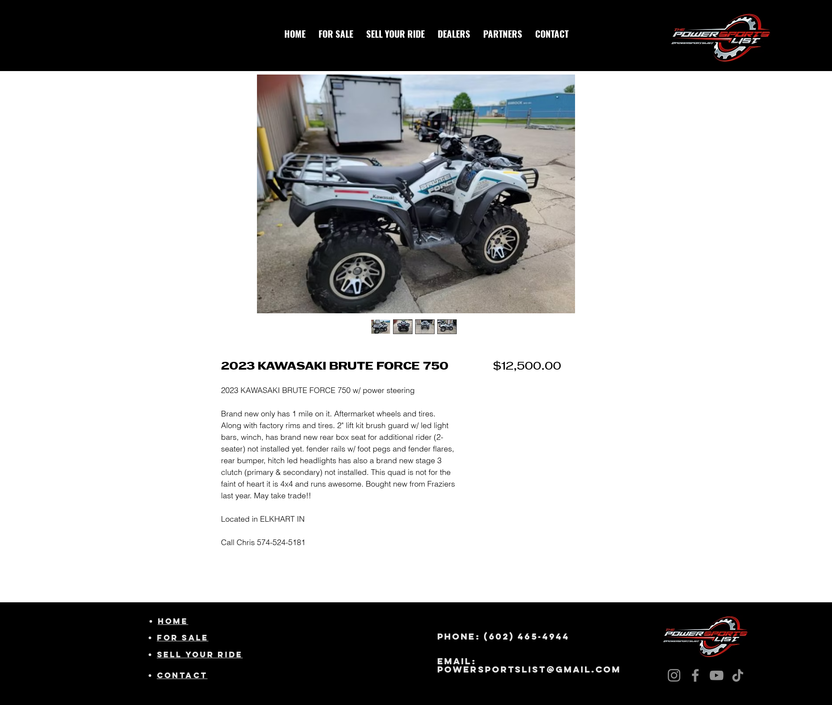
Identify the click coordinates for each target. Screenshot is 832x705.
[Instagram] (674, 675)
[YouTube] (716, 675)
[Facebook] (695, 675)
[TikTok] (737, 675)
